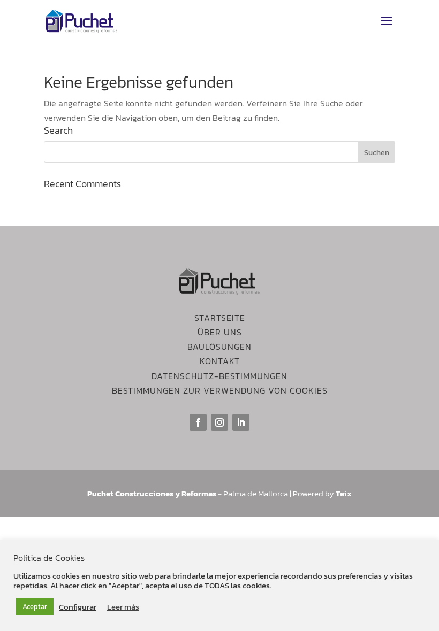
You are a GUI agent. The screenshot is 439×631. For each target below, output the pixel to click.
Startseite (219, 317)
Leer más (123, 607)
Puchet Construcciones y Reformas (151, 493)
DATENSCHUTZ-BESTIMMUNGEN (219, 376)
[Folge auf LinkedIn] (240, 422)
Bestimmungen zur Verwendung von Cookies (220, 390)
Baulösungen (219, 346)
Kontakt (220, 361)
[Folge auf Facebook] (198, 422)
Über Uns (220, 332)
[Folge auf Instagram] (219, 422)
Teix (344, 493)
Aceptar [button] (34, 607)
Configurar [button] (77, 607)
